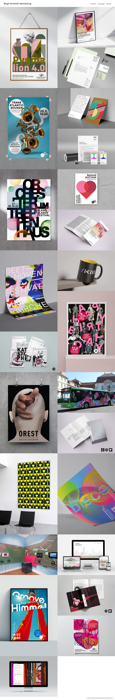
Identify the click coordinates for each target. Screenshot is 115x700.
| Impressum (102, 698)
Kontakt (108, 4)
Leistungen (101, 4)
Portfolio (93, 4)
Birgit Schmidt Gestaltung (17, 3)
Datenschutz (109, 698)
